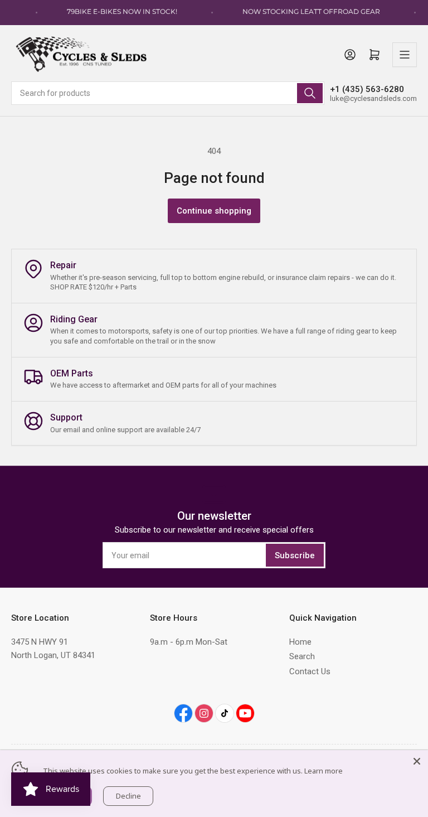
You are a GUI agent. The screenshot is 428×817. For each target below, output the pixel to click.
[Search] (310, 93)
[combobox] (167, 93)
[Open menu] (404, 54)
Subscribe (295, 555)
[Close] (416, 761)
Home (300, 642)
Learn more (323, 771)
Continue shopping (214, 211)
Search (302, 656)
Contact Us (309, 671)
